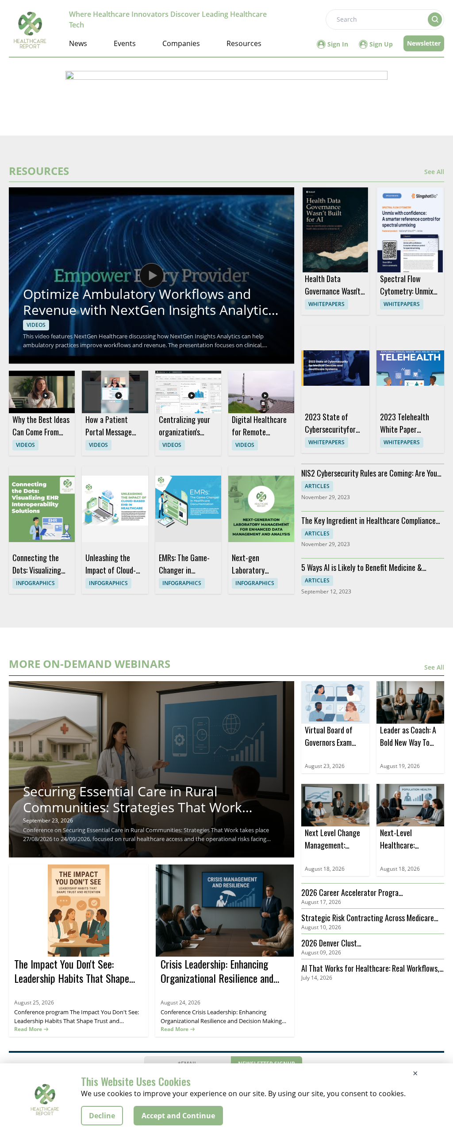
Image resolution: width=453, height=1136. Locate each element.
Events (125, 43)
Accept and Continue (178, 1115)
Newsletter (424, 43)
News (78, 43)
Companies (181, 43)
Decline (102, 1115)
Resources (243, 43)
